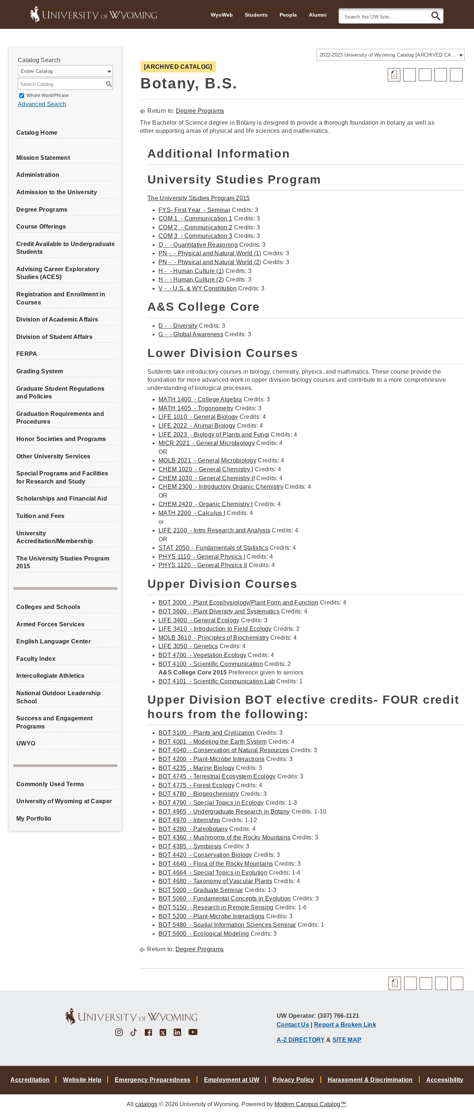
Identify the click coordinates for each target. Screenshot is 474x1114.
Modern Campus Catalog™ (310, 1104)
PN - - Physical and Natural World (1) (209, 253)
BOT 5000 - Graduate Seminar (200, 890)
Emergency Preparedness (153, 1080)
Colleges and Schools (48, 607)
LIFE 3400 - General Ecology (198, 620)
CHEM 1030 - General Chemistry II (206, 478)
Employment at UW (232, 1080)
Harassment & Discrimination (370, 1080)
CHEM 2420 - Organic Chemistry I (205, 504)
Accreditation (30, 1080)
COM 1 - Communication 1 (195, 218)
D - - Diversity (177, 326)
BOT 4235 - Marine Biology (196, 768)
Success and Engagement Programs (54, 722)
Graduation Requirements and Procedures (60, 418)
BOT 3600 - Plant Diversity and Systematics (219, 611)
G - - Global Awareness (190, 334)
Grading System (39, 371)
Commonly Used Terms (50, 784)
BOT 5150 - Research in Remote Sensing (215, 907)
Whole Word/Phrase (48, 95)
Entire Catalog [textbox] (37, 71)
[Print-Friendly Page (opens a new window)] (440, 74)
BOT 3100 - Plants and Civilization (206, 733)
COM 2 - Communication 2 (195, 227)
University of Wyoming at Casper (64, 801)
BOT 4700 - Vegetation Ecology (202, 655)
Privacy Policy (293, 1080)
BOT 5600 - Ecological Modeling (203, 933)
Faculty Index (36, 659)
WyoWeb (222, 15)
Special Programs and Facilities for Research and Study (62, 477)
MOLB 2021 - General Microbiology (207, 460)
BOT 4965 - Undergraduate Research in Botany (224, 811)
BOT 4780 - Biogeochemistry (198, 794)
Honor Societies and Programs (61, 439)
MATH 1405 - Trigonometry (196, 408)
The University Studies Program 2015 (62, 562)
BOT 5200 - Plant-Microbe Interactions (211, 916)
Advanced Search (42, 104)
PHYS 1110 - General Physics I (201, 556)
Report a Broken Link (345, 1024)
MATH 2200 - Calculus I (191, 513)
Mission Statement (43, 158)
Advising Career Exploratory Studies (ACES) (57, 273)
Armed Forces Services (50, 624)
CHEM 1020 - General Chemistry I (205, 469)
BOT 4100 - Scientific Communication (210, 664)
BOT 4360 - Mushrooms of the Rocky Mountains (224, 837)
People (288, 15)
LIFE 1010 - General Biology (198, 417)
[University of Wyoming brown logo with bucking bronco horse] (131, 1016)
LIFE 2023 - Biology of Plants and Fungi (213, 434)
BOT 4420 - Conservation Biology (205, 855)
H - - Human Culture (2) (191, 279)
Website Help (82, 1080)
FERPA (26, 354)
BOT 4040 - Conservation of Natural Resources (223, 750)
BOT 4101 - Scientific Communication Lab (216, 681)
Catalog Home (37, 132)
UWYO (25, 743)
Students (256, 15)
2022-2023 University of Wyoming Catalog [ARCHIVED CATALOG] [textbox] (388, 55)
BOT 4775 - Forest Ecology (196, 785)
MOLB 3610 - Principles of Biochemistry (213, 638)
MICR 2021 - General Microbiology (206, 443)
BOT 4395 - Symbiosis (189, 846)
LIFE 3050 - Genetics (188, 646)
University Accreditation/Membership (54, 537)
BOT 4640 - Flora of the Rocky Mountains (215, 864)
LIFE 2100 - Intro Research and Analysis (214, 530)
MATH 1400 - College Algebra (200, 399)
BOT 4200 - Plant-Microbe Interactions (211, 759)
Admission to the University (56, 192)
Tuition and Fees (40, 516)
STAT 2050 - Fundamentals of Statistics (213, 548)
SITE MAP (347, 1039)
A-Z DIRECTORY (301, 1039)
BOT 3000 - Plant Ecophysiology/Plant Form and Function (238, 602)
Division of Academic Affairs (57, 319)
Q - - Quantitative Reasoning (198, 245)
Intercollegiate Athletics (50, 676)
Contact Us (293, 1024)
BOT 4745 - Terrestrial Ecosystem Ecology (217, 776)
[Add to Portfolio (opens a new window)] (409, 74)
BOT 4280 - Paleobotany (193, 829)
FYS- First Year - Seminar (194, 210)
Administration (37, 175)
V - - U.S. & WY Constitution (197, 288)
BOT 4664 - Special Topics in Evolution (212, 872)
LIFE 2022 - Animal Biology (196, 426)
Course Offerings (41, 226)
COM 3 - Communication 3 (195, 236)
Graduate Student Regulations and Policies (60, 393)
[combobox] (391, 55)
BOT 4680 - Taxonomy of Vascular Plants (215, 881)
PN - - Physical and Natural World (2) (209, 262)
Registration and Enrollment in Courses (60, 298)
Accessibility (445, 1080)
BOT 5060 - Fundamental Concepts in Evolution (224, 898)
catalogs (146, 1104)
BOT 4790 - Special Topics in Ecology (211, 803)
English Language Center (53, 641)
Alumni (318, 15)
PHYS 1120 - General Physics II (202, 565)
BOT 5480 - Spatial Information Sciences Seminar (227, 925)
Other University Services (53, 456)
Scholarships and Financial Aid (61, 498)
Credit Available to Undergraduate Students (65, 248)
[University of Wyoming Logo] (93, 14)
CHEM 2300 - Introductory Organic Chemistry (220, 487)
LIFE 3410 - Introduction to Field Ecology (215, 629)
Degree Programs (42, 209)
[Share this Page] (425, 74)
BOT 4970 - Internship (189, 820)
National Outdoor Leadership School (58, 697)
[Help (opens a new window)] (456, 74)
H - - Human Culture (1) (191, 271)
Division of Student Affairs (54, 337)
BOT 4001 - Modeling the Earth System (212, 741)
